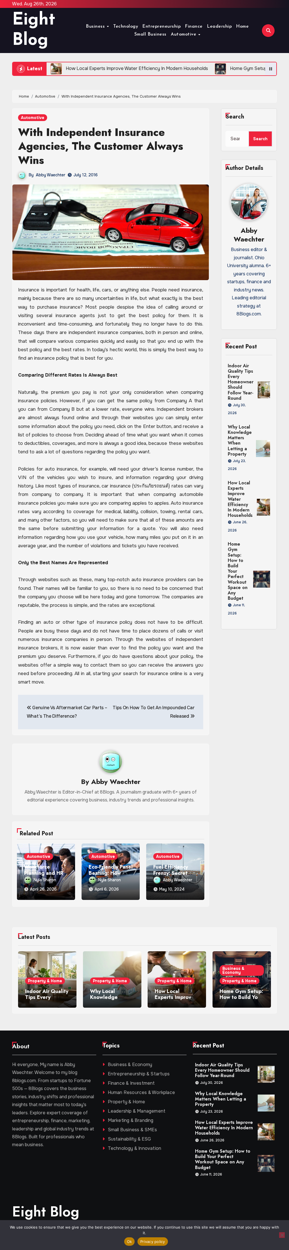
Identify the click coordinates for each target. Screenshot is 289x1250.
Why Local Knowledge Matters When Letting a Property (240, 440)
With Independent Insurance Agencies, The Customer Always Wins (100, 146)
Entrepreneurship (161, 26)
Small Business (150, 34)
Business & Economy (233, 970)
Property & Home (45, 980)
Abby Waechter (50, 174)
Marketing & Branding (131, 1120)
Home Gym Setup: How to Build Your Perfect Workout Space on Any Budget (222, 1159)
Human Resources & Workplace (141, 1092)
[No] (282, 1235)
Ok (129, 1241)
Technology (125, 26)
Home (242, 26)
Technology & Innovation (134, 1148)
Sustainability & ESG (129, 1139)
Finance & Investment (131, 1083)
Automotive (184, 34)
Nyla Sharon (45, 879)
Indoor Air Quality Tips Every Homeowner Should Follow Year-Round (240, 382)
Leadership (219, 26)
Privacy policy (152, 1241)
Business (96, 26)
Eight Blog (45, 1211)
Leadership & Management (137, 1111)
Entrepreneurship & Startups (139, 1074)
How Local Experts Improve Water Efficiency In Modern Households (240, 499)
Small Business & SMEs (132, 1130)
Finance (194, 26)
